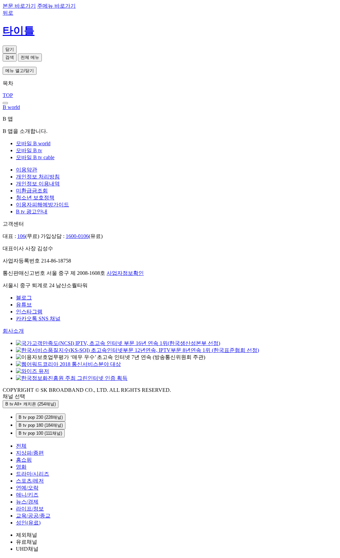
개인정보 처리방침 (38, 176)
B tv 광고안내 (31, 211)
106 (21, 236)
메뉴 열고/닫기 (19, 70)
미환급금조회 (32, 190)
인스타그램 (29, 311)
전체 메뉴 (30, 57)
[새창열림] (68, 364)
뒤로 (8, 13)
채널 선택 (14, 396)
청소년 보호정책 (35, 197)
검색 (9, 57)
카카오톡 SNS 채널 (38, 318)
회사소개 (13, 331)
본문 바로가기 (19, 6)
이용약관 (26, 169)
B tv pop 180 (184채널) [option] (41, 425)
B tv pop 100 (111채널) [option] (40, 433)
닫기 (9, 49)
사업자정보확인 (125, 273)
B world (11, 107)
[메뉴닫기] (5, 103)
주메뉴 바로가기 (56, 6)
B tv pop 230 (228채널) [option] (41, 417)
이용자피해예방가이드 (42, 204)
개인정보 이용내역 (38, 183)
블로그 (24, 297)
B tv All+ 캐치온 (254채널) (30, 403)
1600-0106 (77, 236)
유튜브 (24, 304)
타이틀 (19, 31)
